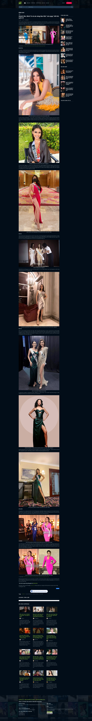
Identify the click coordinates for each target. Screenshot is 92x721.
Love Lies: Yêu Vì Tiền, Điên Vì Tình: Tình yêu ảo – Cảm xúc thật (24, 636)
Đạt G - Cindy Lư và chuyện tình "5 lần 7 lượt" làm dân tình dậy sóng (69, 43)
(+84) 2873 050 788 (22, 714)
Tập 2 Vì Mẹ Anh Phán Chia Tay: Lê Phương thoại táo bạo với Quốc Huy (69, 95)
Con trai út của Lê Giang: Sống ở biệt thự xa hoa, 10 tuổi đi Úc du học (24, 658)
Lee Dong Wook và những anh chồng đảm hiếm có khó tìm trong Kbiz (51, 637)
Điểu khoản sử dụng (30, 699)
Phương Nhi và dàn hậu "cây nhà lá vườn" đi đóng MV (24, 679)
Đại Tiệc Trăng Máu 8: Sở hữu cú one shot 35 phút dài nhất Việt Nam (69, 89)
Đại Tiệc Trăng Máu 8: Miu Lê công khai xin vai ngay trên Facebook (69, 83)
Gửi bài (58, 588)
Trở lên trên (72, 719)
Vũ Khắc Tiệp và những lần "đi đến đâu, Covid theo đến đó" (69, 20)
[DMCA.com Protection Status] (49, 712)
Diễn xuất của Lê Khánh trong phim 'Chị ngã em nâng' (24, 615)
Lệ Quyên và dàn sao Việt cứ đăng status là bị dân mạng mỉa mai (69, 55)
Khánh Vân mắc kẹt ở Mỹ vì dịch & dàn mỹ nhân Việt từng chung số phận (69, 32)
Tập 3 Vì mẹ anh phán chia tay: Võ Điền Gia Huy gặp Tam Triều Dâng (69, 77)
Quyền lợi (21, 699)
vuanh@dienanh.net (22, 713)
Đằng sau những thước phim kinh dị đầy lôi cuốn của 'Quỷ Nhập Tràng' (38, 636)
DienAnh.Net (32, 585)
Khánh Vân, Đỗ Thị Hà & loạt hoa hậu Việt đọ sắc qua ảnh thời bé (69, 61)
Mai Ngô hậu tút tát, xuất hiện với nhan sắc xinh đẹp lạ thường (51, 679)
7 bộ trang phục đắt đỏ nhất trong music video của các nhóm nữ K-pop (69, 49)
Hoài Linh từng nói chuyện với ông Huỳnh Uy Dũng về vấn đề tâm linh (69, 37)
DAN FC (23, 594)
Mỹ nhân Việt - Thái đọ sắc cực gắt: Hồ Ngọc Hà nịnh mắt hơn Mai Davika (38, 658)
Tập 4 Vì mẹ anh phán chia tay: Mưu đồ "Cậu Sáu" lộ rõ (69, 71)
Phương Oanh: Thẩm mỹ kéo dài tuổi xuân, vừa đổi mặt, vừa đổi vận (51, 658)
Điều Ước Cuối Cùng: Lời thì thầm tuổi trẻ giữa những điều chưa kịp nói (38, 615)
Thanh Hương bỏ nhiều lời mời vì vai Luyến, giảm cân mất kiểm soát (38, 679)
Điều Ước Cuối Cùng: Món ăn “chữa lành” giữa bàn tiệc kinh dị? (51, 615)
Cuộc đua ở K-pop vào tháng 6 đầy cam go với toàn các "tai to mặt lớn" (69, 26)
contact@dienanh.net (50, 707)
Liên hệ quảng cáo (40, 699)
